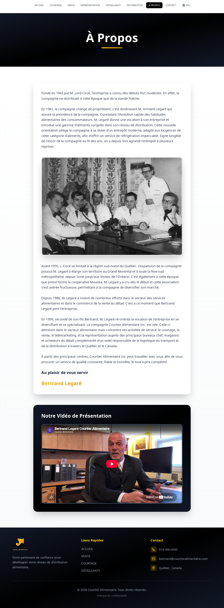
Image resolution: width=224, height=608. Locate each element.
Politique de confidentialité (112, 595)
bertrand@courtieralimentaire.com (183, 559)
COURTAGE (56, 5)
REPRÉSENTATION (90, 5)
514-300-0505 (168, 550)
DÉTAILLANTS (113, 5)
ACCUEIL (39, 5)
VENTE (71, 5)
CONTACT (171, 5)
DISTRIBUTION (135, 5)
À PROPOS (154, 5)
